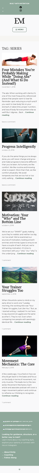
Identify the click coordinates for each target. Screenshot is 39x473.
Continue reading (23, 178)
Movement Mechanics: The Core (18, 362)
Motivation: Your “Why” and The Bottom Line (15, 218)
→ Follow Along (9, 458)
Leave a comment (8, 122)
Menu (21, 30)
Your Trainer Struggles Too (12, 289)
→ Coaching (7, 455)
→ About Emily (8, 452)
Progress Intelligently (19, 146)
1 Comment (6, 260)
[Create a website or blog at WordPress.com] (19, 469)
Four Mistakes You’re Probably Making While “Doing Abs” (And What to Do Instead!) (18, 76)
